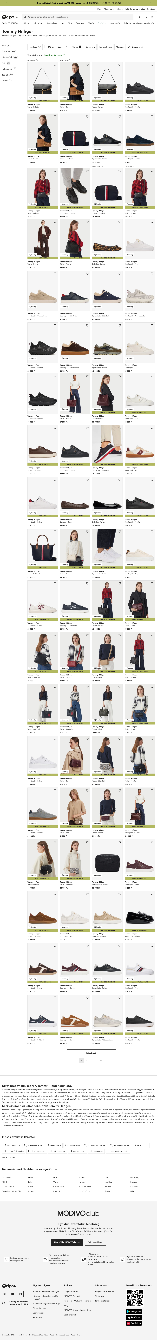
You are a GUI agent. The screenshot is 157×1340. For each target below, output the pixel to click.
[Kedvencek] (146, 17)
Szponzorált (31, 60)
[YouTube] (13, 1294)
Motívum (120, 47)
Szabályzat (23, 1335)
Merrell (31, 1177)
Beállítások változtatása (38, 1335)
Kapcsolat (37, 1317)
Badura (31, 1191)
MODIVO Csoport (72, 1296)
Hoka (55, 1177)
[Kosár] (152, 17)
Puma (30, 1186)
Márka (76, 47)
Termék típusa (105, 47)
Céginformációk (71, 1291)
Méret (51, 47)
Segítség (151, 9)
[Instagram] (5, 1294)
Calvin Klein (58, 1186)
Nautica (108, 1182)
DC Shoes (6, 1177)
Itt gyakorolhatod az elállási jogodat (45, 1297)
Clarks (107, 1177)
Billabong (134, 1177)
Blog (99, 9)
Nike (132, 1191)
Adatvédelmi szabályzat (59, 1335)
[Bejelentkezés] (140, 17)
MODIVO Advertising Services (77, 1310)
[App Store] (134, 1317)
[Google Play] (134, 1311)
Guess (107, 1191)
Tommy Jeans (87, 1119)
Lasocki (133, 1182)
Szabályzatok (70, 1315)
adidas (108, 1186)
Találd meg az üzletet (135, 9)
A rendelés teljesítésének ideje (46, 1303)
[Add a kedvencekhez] (55, 65)
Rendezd (33, 47)
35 (101, 1061)
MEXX (4, 1182)
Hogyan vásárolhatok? (105, 1291)
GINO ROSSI (84, 1191)
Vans (55, 1182)
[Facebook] (21, 1294)
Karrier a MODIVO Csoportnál (77, 1301)
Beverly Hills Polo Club (12, 1191)
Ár (67, 47)
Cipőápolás (100, 1296)
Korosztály (90, 47)
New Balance (85, 1186)
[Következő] (150, 3)
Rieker (30, 1182)
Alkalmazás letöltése (113, 9)
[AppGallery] (134, 1323)
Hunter (82, 1177)
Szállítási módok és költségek (46, 1291)
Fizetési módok (39, 1308)
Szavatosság (39, 1313)
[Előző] (7, 3)
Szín (59, 47)
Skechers (134, 1186)
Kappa (82, 1182)
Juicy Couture (8, 1186)
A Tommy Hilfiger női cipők (77, 1096)
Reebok (56, 1191)
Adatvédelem (76, 1335)
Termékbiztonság (103, 1301)
